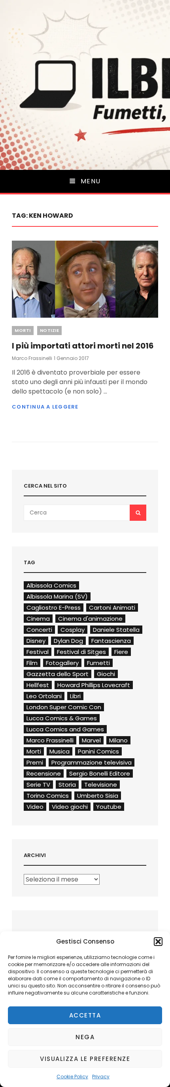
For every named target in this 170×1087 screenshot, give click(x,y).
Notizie (49, 330)
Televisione (100, 784)
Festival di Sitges (81, 652)
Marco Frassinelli (32, 358)
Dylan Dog (68, 641)
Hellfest (37, 685)
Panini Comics (98, 751)
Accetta (85, 1015)
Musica (59, 751)
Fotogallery (62, 663)
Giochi (106, 674)
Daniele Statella (116, 629)
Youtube (108, 807)
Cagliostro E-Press (53, 607)
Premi (34, 762)
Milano (118, 740)
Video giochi (70, 807)
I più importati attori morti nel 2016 (83, 345)
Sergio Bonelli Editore (99, 773)
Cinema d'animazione (90, 618)
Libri (75, 696)
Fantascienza (111, 641)
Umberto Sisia (97, 795)
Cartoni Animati (112, 607)
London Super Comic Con (63, 707)
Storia (67, 784)
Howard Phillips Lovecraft (93, 685)
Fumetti (98, 663)
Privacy (101, 1076)
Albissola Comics (51, 585)
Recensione (43, 773)
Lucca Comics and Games (65, 729)
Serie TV (38, 784)
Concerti (39, 629)
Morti (23, 330)
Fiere (121, 652)
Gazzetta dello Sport (57, 674)
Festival (37, 652)
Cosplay (72, 629)
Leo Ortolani (44, 696)
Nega (85, 1037)
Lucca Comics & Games (61, 718)
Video (34, 807)
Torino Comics (47, 795)
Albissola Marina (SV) (57, 596)
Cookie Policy (72, 1076)
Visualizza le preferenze (85, 1059)
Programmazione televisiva (91, 762)
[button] (158, 942)
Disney (35, 641)
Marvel (91, 740)
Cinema (38, 618)
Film (32, 663)
